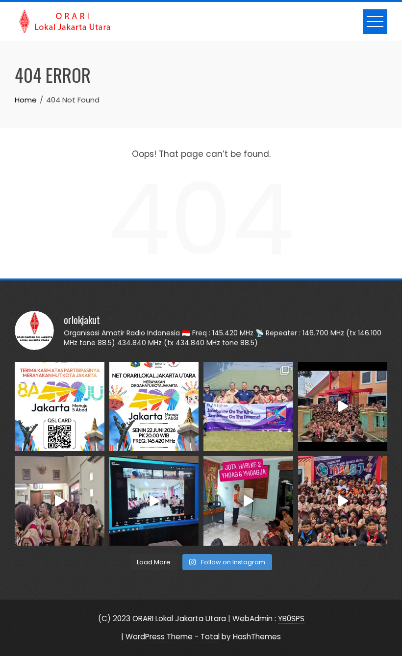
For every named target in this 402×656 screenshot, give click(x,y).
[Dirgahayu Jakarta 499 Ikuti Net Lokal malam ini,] (154, 407)
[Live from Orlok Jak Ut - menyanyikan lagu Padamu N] (59, 501)
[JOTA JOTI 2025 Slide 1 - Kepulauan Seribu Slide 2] (248, 407)
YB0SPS (291, 618)
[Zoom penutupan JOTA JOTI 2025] (154, 501)
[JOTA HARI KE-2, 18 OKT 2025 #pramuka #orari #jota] (248, 501)
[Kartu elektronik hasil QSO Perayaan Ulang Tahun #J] (59, 407)
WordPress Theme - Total (173, 636)
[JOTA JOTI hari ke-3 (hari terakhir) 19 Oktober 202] (343, 407)
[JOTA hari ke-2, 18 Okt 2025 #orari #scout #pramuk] (343, 501)
